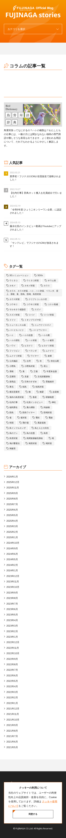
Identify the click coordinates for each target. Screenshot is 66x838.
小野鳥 (12, 366)
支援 (27, 376)
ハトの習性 (14, 340)
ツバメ (32, 315)
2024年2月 (12, 565)
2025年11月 (12, 487)
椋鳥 (25, 387)
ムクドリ (50, 351)
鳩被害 (12, 448)
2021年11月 (12, 714)
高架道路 (42, 423)
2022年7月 (12, 669)
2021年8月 (12, 730)
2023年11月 (12, 581)
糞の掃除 (31, 407)
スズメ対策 (14, 315)
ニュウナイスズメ (43, 325)
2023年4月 (12, 620)
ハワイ (12, 345)
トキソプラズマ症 (33, 320)
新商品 (12, 381)
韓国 (11, 423)
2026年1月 (12, 476)
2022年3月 (12, 692)
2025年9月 (12, 493)
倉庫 (50, 356)
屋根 (11, 371)
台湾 (29, 361)
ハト (11, 335)
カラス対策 (14, 299)
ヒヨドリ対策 (48, 345)
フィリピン (14, 351)
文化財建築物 (44, 376)
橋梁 (42, 392)
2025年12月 (12, 482)
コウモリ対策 (33, 304)
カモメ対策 (30, 285)
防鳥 (11, 412)
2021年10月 (12, 719)
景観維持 (50, 381)
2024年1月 (12, 570)
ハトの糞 (46, 335)
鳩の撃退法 (14, 443)
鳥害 (46, 433)
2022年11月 (12, 647)
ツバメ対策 (49, 315)
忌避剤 (12, 376)
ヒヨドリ (29, 345)
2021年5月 (12, 747)
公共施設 (13, 361)
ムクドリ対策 (15, 356)
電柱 (38, 417)
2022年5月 (12, 681)
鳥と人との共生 (42, 428)
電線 (51, 417)
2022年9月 (12, 659)
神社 (54, 402)
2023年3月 (12, 625)
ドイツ (12, 320)
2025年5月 (12, 515)
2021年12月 (12, 708)
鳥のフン (13, 433)
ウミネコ (13, 280)
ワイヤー (35, 356)
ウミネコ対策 (33, 280)
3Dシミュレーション (18, 275)
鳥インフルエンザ (17, 428)
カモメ (12, 285)
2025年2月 (12, 532)
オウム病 (52, 280)
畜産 (35, 397)
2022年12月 (12, 642)
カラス (47, 285)
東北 (11, 387)
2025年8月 (12, 498)
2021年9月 (12, 725)
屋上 (46, 366)
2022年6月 (12, 675)
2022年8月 (12, 664)
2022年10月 (12, 653)
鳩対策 (49, 443)
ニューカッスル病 (17, 325)
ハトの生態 (28, 335)
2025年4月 (12, 520)
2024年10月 (12, 542)
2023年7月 (12, 603)
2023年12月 (12, 576)
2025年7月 (12, 504)
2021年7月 (12, 736)
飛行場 (26, 423)
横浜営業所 (14, 392)
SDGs (40, 275)
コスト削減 (53, 304)
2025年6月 (12, 509)
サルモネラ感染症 (17, 309)
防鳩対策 (48, 412)
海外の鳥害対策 (16, 397)
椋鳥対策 (40, 387)
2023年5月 (12, 614)
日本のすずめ (31, 381)
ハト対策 (33, 340)
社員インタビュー (35, 402)
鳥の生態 (31, 433)
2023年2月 (12, 631)
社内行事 (13, 402)
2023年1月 (12, 636)
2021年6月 (12, 741)
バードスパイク (16, 330)
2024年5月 (12, 559)
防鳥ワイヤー (29, 412)
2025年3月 (12, 526)
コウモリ (13, 304)
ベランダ (33, 351)
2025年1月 (12, 537)
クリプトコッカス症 (38, 299)
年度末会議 (52, 371)
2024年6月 (12, 554)
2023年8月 (12, 598)
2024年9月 (12, 548)
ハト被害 (50, 340)
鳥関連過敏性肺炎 (35, 438)
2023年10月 (12, 587)
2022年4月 (12, 686)
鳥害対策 (13, 438)
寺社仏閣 (55, 361)
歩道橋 (56, 392)
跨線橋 (47, 407)
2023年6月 (12, 609)
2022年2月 (12, 697)
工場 (36, 371)
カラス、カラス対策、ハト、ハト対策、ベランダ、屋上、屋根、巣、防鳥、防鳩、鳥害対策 (32, 292)
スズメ (38, 309)
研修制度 (50, 397)
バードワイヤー (40, 330)
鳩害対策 (33, 443)
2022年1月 (12, 703)
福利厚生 (13, 407)
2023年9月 (12, 592)
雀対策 (23, 417)
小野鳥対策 (30, 366)
